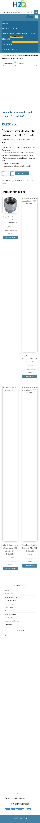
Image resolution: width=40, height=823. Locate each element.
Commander (9, 594)
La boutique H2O (14, 55)
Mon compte (9, 607)
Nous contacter (9, 611)
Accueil (5, 23)
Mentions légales (10, 604)
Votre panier (8, 624)
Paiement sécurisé (10, 614)
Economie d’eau (9, 49)
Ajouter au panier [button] (10, 237)
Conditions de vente (11, 597)
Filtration (21, 43)
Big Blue (12, 38)
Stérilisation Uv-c (10, 29)
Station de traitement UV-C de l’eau (18, 34)
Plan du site (8, 617)
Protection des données (12, 621)
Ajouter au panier (22, 173)
